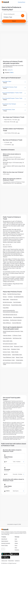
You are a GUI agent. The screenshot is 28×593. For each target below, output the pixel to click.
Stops (16, 545)
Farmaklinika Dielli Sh (18, 296)
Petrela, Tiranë (6, 349)
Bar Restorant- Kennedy (15, 320)
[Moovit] (5, 2)
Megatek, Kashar (7, 354)
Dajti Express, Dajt (17, 338)
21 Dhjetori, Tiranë (16, 335)
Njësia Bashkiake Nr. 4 (18, 317)
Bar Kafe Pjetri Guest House (14, 294)
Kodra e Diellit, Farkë (7, 341)
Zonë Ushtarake (17, 302)
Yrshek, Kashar (19, 360)
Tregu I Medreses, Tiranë (9, 357)
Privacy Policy (11, 560)
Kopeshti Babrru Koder (16, 305)
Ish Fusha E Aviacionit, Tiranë (10, 343)
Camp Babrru (6, 320)
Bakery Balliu (6, 299)
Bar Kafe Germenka (7, 302)
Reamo (4, 294)
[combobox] (14, 14)
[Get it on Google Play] (5, 554)
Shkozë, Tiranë (19, 357)
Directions (17, 549)
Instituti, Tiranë (6, 351)
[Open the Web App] (5, 557)
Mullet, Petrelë (14, 351)
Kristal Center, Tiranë (8, 346)
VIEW (19, 119)
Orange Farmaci (13, 299)
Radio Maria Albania (7, 317)
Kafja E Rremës (6, 305)
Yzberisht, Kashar (7, 335)
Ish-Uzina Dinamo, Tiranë (9, 360)
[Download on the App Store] (14, 554)
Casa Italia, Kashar (7, 338)
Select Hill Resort (7, 322)
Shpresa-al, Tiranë (18, 346)
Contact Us (17, 560)
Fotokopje (10, 296)
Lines (16, 538)
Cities (16, 547)
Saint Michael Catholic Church (10, 314)
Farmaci (5, 296)
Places (16, 541)
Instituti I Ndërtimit (16, 322)
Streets (16, 543)
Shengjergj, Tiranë (15, 349)
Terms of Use (4, 560)
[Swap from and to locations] (22, 15)
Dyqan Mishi (6, 307)
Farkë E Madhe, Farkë (17, 354)
